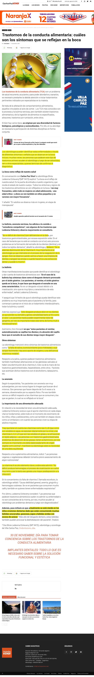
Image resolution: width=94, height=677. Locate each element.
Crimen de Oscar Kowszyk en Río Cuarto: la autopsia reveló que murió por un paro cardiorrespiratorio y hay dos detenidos (35, 143)
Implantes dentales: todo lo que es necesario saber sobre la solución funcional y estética (34, 553)
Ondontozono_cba (27, 528)
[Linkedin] (16, 589)
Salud (9, 30)
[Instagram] (84, 1)
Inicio (3, 27)
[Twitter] (87, 1)
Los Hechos (36, 5)
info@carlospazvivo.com (41, 666)
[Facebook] (81, 1)
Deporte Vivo (64, 5)
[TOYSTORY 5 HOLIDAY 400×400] (78, 75)
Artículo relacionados (9, 597)
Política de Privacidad (82, 673)
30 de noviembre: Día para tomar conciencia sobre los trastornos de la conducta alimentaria (34, 538)
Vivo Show (53, 5)
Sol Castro (6, 43)
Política (45, 5)
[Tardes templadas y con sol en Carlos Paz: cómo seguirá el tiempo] (52, 607)
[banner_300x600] (78, 131)
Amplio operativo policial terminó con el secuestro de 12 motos (33, 216)
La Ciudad (26, 5)
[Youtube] (90, 1)
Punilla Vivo (75, 5)
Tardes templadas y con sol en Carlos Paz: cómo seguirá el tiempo (50, 617)
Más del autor (21, 597)
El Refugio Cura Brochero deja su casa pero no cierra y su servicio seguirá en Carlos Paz (30, 617)
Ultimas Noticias (31, 673)
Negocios (73, 673)
